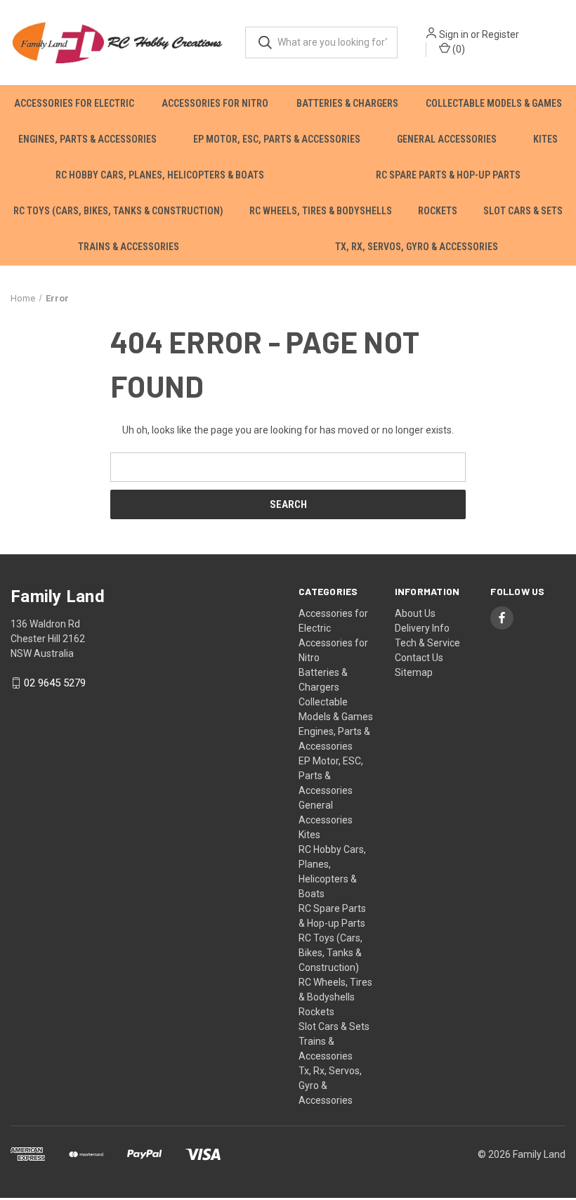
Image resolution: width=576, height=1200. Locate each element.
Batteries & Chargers (347, 103)
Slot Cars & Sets (523, 210)
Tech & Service (427, 642)
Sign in (454, 34)
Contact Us (419, 657)
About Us (415, 613)
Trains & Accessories (128, 246)
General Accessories (447, 139)
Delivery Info (422, 628)
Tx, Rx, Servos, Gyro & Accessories (416, 246)
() (457, 49)
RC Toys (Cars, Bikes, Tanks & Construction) (118, 210)
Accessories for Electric (74, 103)
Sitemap (414, 672)
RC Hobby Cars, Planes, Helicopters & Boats (159, 175)
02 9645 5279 (55, 683)
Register (500, 34)
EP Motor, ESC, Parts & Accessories (276, 139)
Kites (545, 139)
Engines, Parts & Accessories (87, 139)
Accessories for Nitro (215, 103)
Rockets (437, 210)
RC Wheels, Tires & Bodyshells (320, 210)
